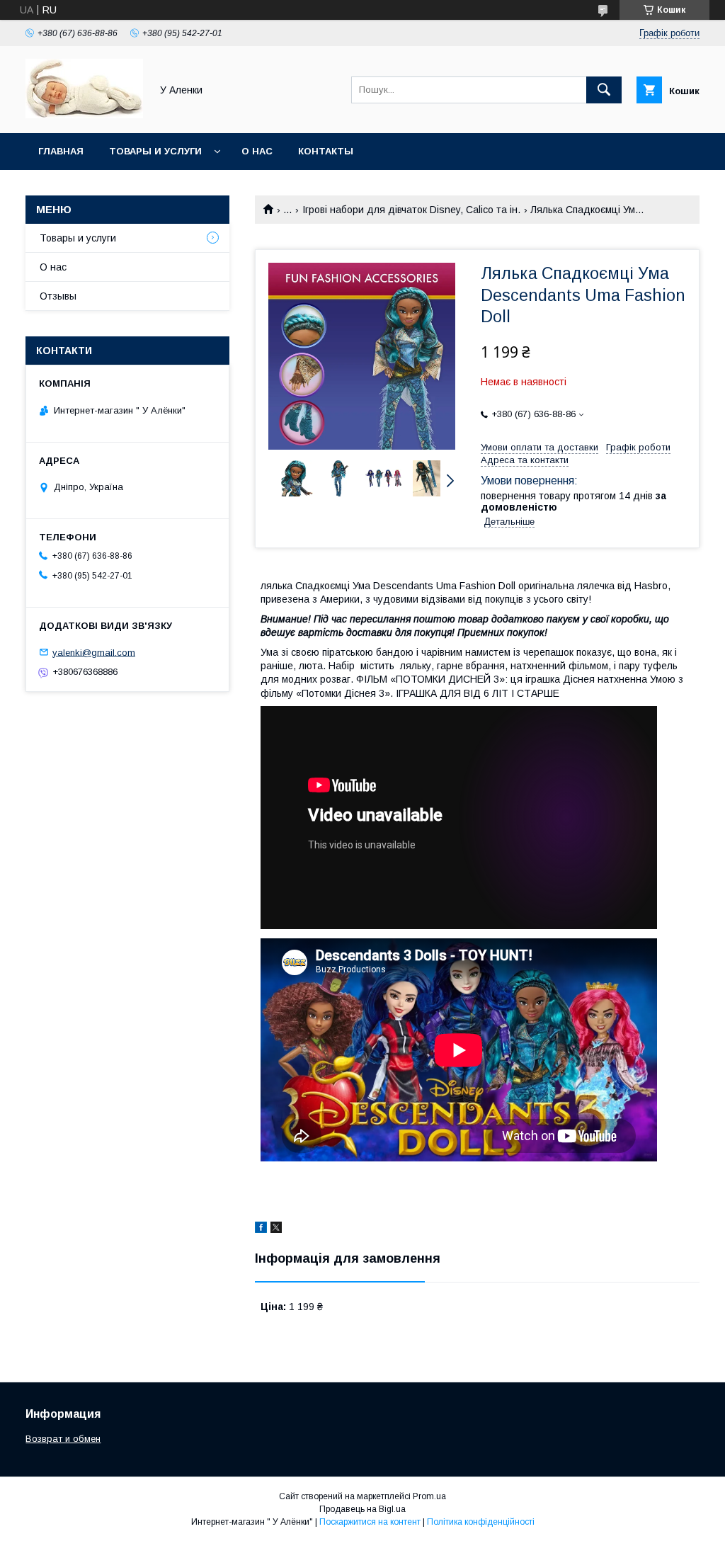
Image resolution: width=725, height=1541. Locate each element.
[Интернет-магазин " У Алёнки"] (84, 114)
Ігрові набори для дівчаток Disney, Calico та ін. (411, 209)
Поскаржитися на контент (370, 1522)
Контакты (325, 151)
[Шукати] (604, 89)
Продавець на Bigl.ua (362, 1509)
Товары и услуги (155, 151)
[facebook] (261, 1229)
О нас (257, 151)
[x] (276, 1229)
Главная (61, 151)
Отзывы (58, 296)
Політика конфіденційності (481, 1522)
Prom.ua (429, 1496)
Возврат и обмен (63, 1438)
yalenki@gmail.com (93, 652)
